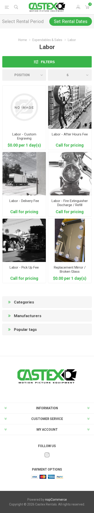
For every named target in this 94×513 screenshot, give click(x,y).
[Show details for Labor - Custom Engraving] (24, 107)
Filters (48, 62)
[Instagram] (47, 455)
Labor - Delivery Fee (24, 201)
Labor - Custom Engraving (24, 136)
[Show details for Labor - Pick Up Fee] (24, 240)
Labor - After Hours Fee (70, 134)
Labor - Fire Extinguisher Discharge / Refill (70, 203)
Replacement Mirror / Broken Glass (70, 269)
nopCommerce (56, 499)
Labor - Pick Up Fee (24, 267)
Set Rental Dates (70, 21)
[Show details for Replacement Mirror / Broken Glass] (69, 240)
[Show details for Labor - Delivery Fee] (24, 173)
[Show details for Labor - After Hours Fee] (69, 107)
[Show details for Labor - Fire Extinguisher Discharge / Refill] (69, 173)
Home (22, 40)
